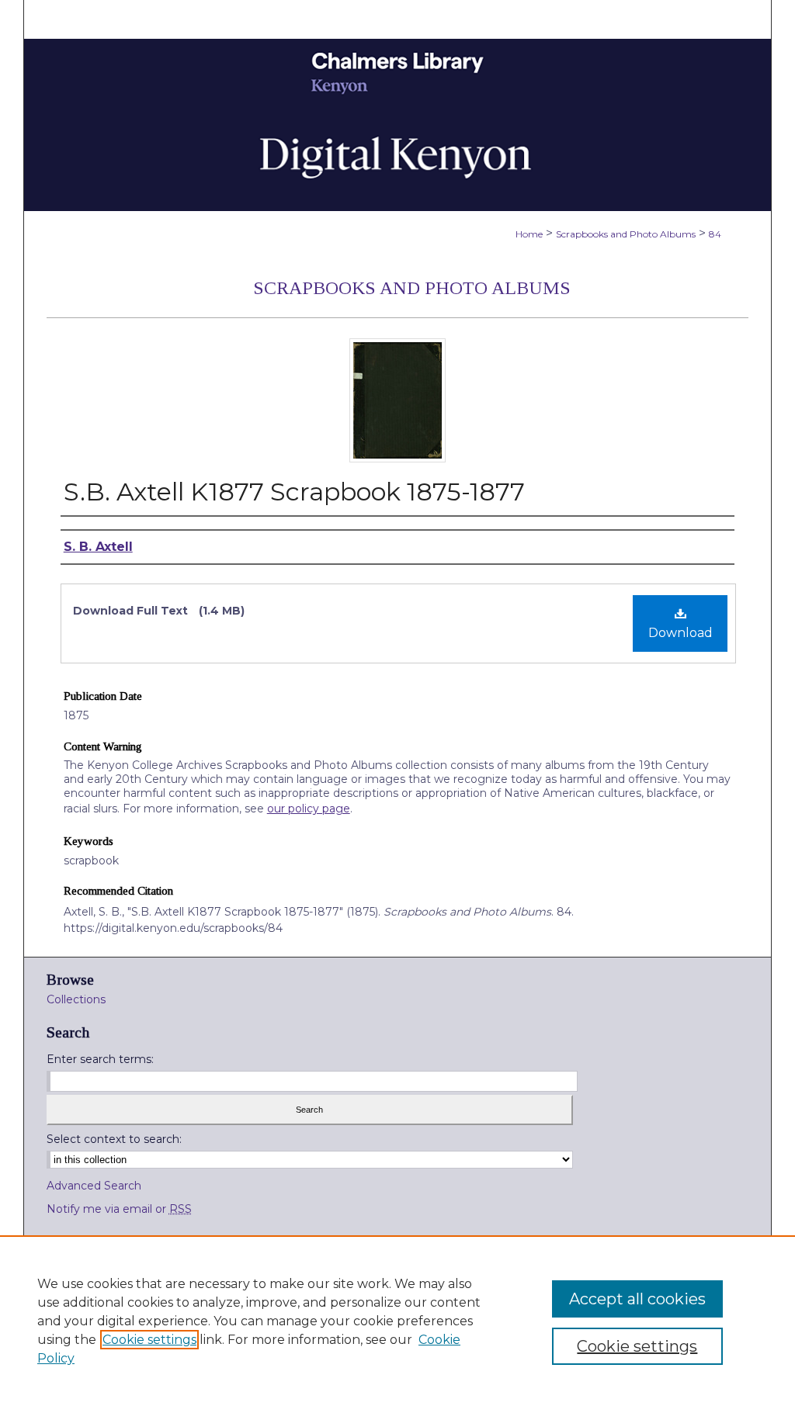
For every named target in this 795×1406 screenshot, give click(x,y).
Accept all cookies (637, 1299)
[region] (397, 1320)
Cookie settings (149, 1339)
